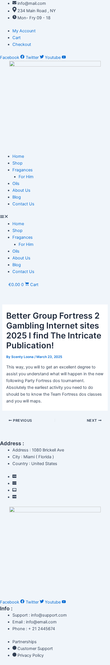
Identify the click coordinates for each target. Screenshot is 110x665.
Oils (15, 183)
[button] (55, 217)
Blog (16, 197)
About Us (21, 190)
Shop (17, 163)
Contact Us (23, 203)
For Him (26, 176)
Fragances (22, 169)
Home (18, 156)
